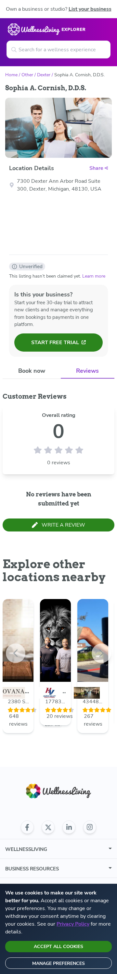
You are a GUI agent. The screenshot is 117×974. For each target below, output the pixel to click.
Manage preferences (58, 963)
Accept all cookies (58, 946)
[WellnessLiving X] (48, 827)
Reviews (87, 371)
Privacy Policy (73, 924)
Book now (31, 371)
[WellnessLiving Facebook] (27, 827)
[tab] (32, 371)
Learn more (93, 276)
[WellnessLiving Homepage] (58, 791)
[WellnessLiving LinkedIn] (68, 827)
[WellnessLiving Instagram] (89, 827)
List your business (90, 9)
